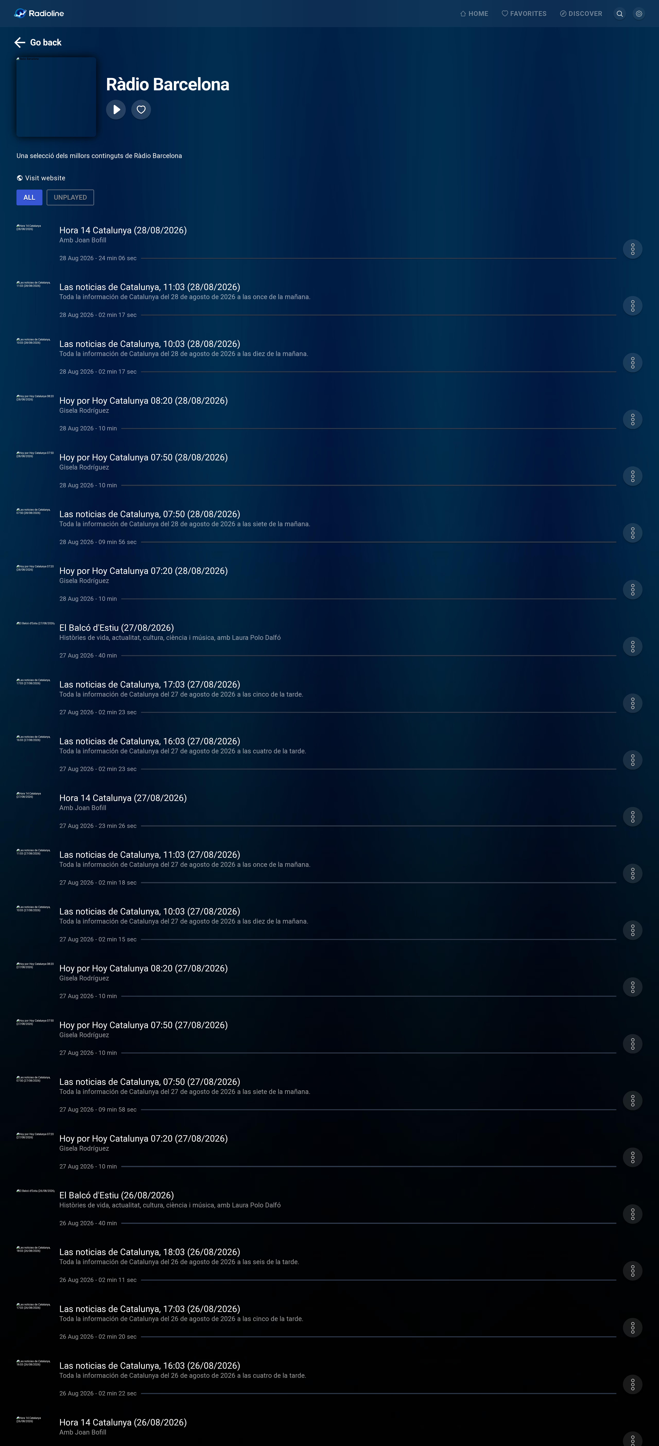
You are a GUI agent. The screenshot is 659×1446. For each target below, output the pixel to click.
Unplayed (70, 197)
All (29, 197)
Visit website (45, 178)
